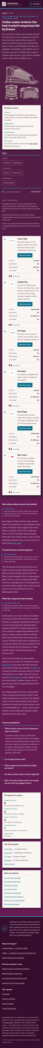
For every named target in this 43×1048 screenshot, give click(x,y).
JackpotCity (22, 282)
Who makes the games (11, 904)
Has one (6, 173)
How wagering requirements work (14, 978)
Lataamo (34, 668)
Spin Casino (22, 455)
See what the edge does (12, 882)
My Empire (6, 665)
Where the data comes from (12, 974)
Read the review (25, 255)
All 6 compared (9, 864)
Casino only (17, 173)
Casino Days (22, 239)
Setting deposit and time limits (13, 958)
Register (4, 13)
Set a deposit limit (10, 889)
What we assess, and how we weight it (16, 969)
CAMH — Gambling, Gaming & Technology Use (19, 953)
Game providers (8, 1004)
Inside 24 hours (9, 183)
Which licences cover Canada (14, 900)
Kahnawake (17, 163)
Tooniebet (21, 371)
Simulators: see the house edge (13, 983)
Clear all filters (36, 191)
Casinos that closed (11, 885)
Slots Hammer (16, 677)
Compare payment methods (13, 897)
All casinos (6, 994)
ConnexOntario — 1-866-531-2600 (14, 948)
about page (33, 144)
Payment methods (8, 999)
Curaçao (6, 163)
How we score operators (12, 893)
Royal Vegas (22, 412)
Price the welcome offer (12, 878)
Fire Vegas (21, 331)
